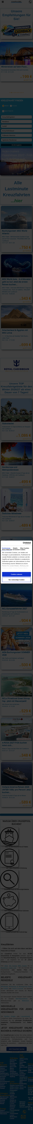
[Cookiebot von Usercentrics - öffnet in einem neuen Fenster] (23, 543)
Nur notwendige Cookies (16, 580)
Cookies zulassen (16, 574)
